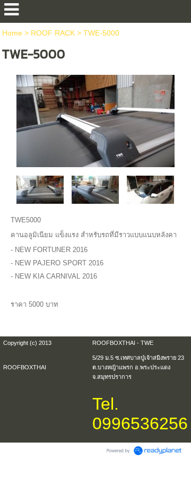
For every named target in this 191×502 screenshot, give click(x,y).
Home (12, 33)
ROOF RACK (53, 33)
